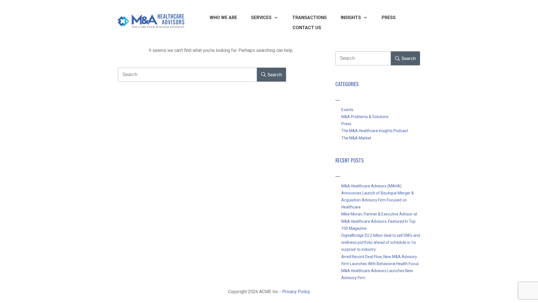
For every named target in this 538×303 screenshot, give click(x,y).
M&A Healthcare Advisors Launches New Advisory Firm (377, 274)
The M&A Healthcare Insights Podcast (374, 130)
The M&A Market (356, 138)
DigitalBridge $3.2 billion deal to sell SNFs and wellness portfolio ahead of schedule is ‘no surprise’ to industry (380, 242)
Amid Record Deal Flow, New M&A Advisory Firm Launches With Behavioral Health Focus (380, 260)
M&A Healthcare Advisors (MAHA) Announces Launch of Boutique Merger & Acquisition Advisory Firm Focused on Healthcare (377, 197)
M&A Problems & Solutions (365, 116)
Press (346, 123)
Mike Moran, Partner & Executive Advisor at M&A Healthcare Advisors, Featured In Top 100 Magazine (379, 221)
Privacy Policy (296, 291)
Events (347, 109)
